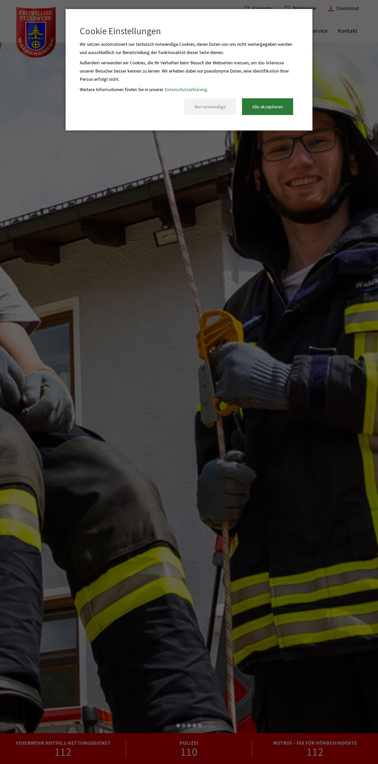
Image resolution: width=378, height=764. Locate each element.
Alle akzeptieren (267, 107)
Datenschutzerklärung (186, 89)
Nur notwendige (210, 107)
